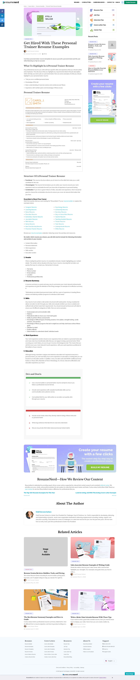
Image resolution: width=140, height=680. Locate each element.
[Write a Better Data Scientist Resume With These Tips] (92, 599)
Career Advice (31, 6)
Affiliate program (86, 649)
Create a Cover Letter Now (50, 657)
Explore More (102, 677)
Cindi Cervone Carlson (43, 512)
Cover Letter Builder (48, 644)
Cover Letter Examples (49, 646)
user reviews (29, 489)
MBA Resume (29, 221)
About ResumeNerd (87, 644)
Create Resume (131, 2)
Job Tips (92, 65)
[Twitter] (2, 20)
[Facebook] (2, 11)
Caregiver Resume (31, 207)
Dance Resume (30, 212)
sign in (118, 2)
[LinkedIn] (2, 15)
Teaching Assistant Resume (63, 219)
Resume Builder (28, 644)
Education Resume (31, 214)
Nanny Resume (30, 224)
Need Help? (129, 674)
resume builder (68, 201)
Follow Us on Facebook (88, 651)
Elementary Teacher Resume (34, 217)
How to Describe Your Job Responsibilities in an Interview (97, 69)
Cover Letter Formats (49, 651)
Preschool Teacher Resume (33, 229)
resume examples (36, 233)
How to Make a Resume (30, 654)
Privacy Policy (70, 667)
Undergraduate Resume (62, 226)
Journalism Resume (31, 219)
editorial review (104, 485)
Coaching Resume (30, 209)
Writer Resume (59, 229)
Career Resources (99, 2)
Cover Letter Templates (49, 649)
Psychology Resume (61, 207)
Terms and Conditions (61, 667)
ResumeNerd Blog (68, 657)
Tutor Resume (59, 224)
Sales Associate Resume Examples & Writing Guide (96, 57)
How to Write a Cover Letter (50, 654)
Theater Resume (60, 221)
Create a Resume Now (30, 657)
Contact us (110, 2)
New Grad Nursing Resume (33, 226)
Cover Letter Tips (67, 651)
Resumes (77, 2)
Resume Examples (40, 6)
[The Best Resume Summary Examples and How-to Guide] (46, 599)
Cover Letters (86, 2)
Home (25, 6)
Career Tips (66, 654)
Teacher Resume (60, 217)
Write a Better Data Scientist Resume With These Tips (91, 617)
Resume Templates (29, 649)
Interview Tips (67, 649)
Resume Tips (28, 39)
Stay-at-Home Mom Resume (64, 214)
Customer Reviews (87, 646)
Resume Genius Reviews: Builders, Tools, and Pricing (97, 45)
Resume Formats (29, 651)
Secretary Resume (60, 212)
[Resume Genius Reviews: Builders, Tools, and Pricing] (46, 551)
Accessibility (76, 667)
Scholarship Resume (61, 209)
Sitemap (82, 667)
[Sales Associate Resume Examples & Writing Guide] (92, 547)
